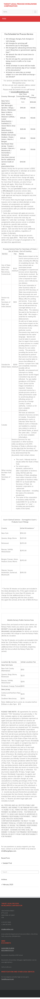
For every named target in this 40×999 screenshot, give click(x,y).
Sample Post (7, 863)
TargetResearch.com (7, 979)
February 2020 (8, 884)
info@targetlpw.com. (8, 851)
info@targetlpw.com (7, 929)
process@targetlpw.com (20, 92)
